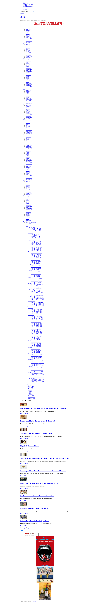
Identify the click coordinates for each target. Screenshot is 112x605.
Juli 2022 (27, 158)
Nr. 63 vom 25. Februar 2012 (37, 319)
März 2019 (28, 107)
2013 (27, 384)
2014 (24, 28)
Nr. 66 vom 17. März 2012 (36, 324)
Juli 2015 (27, 51)
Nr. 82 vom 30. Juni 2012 (36, 346)
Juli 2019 (27, 112)
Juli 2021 (27, 142)
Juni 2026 (28, 217)
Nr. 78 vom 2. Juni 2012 (36, 342)
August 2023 (28, 174)
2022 (24, 150)
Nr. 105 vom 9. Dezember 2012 (37, 380)
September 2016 (29, 69)
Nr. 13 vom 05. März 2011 (36, 247)
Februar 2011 (31, 240)
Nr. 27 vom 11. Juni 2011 (36, 267)
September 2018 (29, 99)
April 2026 (28, 215)
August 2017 (28, 83)
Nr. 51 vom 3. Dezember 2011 (37, 302)
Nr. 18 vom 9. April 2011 (36, 254)
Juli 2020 (27, 127)
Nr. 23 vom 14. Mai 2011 (36, 261)
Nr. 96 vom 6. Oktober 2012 (36, 367)
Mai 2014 (27, 34)
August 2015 (28, 52)
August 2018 (28, 98)
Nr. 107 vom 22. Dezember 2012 (37, 383)
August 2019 (28, 113)
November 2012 (31, 372)
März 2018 (28, 92)
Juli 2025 (27, 203)
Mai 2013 (30, 390)
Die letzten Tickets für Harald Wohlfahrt (34, 508)
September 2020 (29, 130)
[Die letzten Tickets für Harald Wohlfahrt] (23, 505)
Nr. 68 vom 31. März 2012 (36, 326)
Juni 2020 (28, 126)
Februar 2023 (28, 167)
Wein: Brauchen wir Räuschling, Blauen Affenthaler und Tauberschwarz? (44, 458)
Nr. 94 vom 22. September (36, 364)
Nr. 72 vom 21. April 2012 (36, 332)
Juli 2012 (30, 347)
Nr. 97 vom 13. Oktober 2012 (37, 368)
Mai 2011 (30, 258)
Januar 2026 (28, 212)
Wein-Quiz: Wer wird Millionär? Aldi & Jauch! (36, 433)
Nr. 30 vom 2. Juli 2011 (35, 271)
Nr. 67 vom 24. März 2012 (36, 325)
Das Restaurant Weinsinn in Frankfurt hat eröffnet (37, 496)
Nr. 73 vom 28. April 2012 (36, 333)
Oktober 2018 (28, 100)
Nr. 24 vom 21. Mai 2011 (36, 262)
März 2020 (28, 123)
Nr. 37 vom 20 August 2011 (36, 281)
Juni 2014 (28, 35)
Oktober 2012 (31, 366)
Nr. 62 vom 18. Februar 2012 (37, 318)
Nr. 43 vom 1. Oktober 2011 (36, 290)
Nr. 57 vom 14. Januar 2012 (36, 311)
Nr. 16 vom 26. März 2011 (36, 250)
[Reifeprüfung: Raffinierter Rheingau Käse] (23, 518)
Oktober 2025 (28, 207)
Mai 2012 (30, 335)
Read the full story (24, 413)
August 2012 (30, 353)
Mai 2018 (27, 94)
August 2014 (28, 37)
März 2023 (28, 168)
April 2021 (28, 139)
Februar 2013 (31, 386)
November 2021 (29, 147)
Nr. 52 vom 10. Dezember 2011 (37, 303)
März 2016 (28, 62)
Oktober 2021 (28, 146)
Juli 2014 (27, 36)
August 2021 (28, 144)
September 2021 (29, 145)
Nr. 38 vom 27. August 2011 (36, 282)
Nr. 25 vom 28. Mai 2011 (36, 263)
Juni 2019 (28, 111)
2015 (24, 43)
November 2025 (29, 208)
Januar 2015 (28, 44)
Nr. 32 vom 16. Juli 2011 (36, 274)
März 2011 (30, 246)
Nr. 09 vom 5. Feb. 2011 (36, 241)
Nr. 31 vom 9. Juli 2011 (35, 272)
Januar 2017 (28, 75)
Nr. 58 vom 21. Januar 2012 (36, 312)
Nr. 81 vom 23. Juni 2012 (36, 345)
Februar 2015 (28, 45)
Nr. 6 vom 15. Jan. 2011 (36, 236)
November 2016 (29, 71)
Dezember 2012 (31, 378)
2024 (24, 180)
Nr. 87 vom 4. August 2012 (36, 354)
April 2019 (28, 109)
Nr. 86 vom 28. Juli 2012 (36, 352)
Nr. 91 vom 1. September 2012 (37, 360)
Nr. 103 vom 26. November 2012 (37, 377)
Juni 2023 (28, 172)
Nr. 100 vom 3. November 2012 (37, 373)
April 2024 (28, 185)
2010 (27, 226)
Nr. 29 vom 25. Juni (35, 269)
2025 (24, 195)
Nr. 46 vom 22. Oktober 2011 (37, 294)
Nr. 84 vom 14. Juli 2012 (36, 350)
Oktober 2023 (28, 176)
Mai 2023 (27, 171)
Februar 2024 (28, 182)
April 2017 (28, 78)
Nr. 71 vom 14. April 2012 (36, 331)
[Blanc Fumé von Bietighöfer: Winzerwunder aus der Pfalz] (23, 480)
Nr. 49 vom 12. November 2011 (37, 298)
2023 (24, 165)
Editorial (24, 8)
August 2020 (28, 128)
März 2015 (28, 46)
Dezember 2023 (29, 179)
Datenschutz (25, 3)
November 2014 (29, 41)
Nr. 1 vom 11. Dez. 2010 (36, 228)
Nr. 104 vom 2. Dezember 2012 (37, 379)
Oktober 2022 (28, 161)
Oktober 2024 (28, 192)
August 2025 (28, 205)
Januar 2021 (28, 135)
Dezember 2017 (29, 87)
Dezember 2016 (29, 72)
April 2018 (28, 93)
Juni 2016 (28, 65)
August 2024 (28, 189)
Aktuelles (25, 221)
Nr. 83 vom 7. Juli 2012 (35, 349)
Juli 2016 (27, 66)
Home (24, 2)
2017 (24, 73)
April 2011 (30, 251)
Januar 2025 (28, 196)
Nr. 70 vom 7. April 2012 (36, 330)
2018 (24, 89)
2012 (27, 306)
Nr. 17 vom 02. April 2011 (36, 253)
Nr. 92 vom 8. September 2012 (37, 361)
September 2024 (29, 190)
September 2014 (29, 38)
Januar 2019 (28, 105)
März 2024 (28, 183)
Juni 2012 (30, 340)
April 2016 (28, 63)
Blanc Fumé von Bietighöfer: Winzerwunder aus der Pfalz (39, 483)
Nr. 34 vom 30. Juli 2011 (36, 276)
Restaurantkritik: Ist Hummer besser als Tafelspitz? (37, 421)
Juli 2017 (27, 82)
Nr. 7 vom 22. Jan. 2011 (36, 237)
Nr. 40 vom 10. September (36, 285)
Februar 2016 (28, 61)
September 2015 (29, 54)
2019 (24, 104)
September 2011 (31, 283)
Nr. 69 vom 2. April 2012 (36, 329)
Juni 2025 (28, 202)
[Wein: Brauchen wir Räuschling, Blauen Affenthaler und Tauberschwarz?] (23, 455)
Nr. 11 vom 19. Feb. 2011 (36, 243)
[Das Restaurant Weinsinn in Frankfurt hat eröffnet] (23, 493)
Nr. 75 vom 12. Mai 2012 (36, 337)
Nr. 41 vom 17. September (36, 287)
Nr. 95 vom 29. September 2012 (37, 365)
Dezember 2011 (31, 301)
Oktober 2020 (28, 131)
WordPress (34, 601)
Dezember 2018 (29, 103)
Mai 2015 (27, 49)
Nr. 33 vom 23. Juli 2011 (36, 275)
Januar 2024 (28, 181)
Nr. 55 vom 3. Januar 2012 (36, 309)
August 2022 (28, 159)
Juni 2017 (28, 80)
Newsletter (25, 5)
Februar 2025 (28, 198)
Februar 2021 (28, 137)
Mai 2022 (27, 155)
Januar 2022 (28, 151)
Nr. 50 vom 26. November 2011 (37, 299)
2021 (24, 134)
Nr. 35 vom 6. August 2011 (36, 278)
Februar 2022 (28, 152)
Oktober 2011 (31, 289)
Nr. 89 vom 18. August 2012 (36, 357)
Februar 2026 (28, 213)
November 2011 (31, 296)
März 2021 (28, 138)
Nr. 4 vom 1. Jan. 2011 (35, 234)
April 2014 (28, 32)
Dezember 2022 (29, 164)
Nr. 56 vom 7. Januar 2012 (36, 310)
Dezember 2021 (29, 148)
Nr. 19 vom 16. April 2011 (36, 255)
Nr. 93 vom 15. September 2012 (37, 363)
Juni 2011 (30, 264)
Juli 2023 (27, 173)
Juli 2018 (27, 97)
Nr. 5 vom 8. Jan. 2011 (35, 235)
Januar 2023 (28, 166)
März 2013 (30, 387)
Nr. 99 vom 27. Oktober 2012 (37, 371)
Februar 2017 (28, 76)
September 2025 (29, 206)
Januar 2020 (28, 120)
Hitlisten (30, 223)
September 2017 (29, 84)
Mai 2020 (27, 125)
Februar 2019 (28, 106)
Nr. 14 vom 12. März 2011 (36, 248)
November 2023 (29, 178)
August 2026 (28, 220)
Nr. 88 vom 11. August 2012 (36, 356)
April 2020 (28, 124)
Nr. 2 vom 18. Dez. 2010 (36, 229)
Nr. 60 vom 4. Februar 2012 (36, 316)
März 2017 (28, 77)
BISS (22, 17)
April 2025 (28, 200)
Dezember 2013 (31, 398)
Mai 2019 (27, 110)
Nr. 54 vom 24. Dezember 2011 (37, 305)
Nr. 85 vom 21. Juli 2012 (36, 351)
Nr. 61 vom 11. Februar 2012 (37, 317)
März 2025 (28, 199)
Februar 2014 (28, 30)
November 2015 (29, 56)
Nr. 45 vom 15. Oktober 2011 (37, 292)
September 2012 (31, 359)
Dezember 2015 (29, 57)
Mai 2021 (27, 140)
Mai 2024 (27, 186)
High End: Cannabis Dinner (29, 446)
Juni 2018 (28, 96)
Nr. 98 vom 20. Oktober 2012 (37, 370)
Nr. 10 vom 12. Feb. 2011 (36, 242)
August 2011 (30, 277)
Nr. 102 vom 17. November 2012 (37, 375)
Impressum (25, 9)
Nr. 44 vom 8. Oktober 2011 (36, 291)
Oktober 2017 (28, 85)
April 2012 (30, 327)
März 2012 (30, 320)
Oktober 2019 (28, 116)
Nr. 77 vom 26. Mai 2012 (36, 339)
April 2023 (28, 169)
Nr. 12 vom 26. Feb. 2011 (36, 244)
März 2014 (28, 31)
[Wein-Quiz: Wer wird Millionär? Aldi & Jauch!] (23, 431)
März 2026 (28, 214)
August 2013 (30, 393)
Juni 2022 (28, 157)
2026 (24, 210)
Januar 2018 (28, 90)
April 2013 (30, 388)
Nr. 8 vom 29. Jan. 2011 (36, 239)
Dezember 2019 (29, 118)
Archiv (24, 224)
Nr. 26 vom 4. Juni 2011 (36, 265)
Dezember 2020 (29, 133)
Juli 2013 (30, 392)
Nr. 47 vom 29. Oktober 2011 (37, 295)
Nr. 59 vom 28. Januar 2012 (36, 313)
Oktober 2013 (31, 395)
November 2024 (29, 193)
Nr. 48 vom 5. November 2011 (37, 297)
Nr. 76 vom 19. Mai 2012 (36, 338)
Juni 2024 (28, 187)
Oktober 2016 (28, 70)
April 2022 (28, 154)
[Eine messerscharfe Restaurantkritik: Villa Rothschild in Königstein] (23, 406)
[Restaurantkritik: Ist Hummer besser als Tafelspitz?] (23, 418)
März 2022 (28, 153)
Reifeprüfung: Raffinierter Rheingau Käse (34, 521)
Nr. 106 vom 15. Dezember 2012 (37, 381)
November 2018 (29, 102)
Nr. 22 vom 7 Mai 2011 (35, 260)
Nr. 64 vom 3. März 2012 (36, 322)
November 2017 (29, 86)
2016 (24, 58)
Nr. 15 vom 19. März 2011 (36, 249)
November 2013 (31, 397)
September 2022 (29, 160)
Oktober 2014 (28, 39)
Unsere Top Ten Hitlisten (28, 4)
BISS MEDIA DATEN (28, 6)
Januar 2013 (30, 385)
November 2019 (29, 117)
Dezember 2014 (29, 42)
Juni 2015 (28, 50)
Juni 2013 (30, 391)
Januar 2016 (28, 59)
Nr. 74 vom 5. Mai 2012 (36, 336)
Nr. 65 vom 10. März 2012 (36, 323)
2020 (24, 119)
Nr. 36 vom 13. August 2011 (36, 279)
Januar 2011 (30, 233)
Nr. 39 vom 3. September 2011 (37, 284)
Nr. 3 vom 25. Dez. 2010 (36, 230)
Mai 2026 (27, 216)
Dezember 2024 (29, 194)
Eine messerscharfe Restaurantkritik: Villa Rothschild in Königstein (43, 408)
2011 (27, 231)
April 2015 (28, 48)
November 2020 (29, 132)
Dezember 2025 (29, 209)
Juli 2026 (27, 219)
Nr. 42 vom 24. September (36, 288)
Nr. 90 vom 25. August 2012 (36, 358)
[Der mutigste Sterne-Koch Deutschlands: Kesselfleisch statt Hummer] (23, 468)
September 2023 (29, 175)
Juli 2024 (27, 188)
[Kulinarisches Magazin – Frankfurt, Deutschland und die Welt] (22, 13)
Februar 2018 (28, 91)
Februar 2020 (28, 121)
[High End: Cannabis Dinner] (23, 443)
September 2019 (29, 114)
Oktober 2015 (28, 55)
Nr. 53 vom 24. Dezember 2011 (37, 304)
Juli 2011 (30, 270)
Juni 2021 (28, 141)
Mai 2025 (27, 201)
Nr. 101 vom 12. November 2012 (37, 374)
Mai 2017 (27, 79)
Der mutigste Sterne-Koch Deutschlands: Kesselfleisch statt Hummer (43, 471)
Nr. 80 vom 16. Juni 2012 (36, 344)
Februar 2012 (31, 315)
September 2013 (31, 394)
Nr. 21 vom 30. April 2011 (36, 257)
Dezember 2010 (31, 227)
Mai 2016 (27, 64)
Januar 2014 (28, 29)
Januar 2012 (30, 308)
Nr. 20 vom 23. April (35, 256)
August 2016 (28, 68)
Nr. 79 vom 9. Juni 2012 (36, 343)
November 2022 (29, 162)
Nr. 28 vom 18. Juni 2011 (36, 268)
